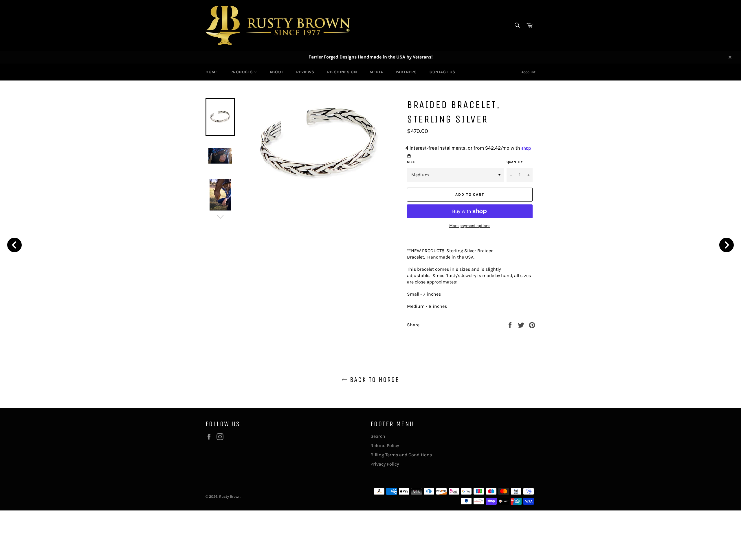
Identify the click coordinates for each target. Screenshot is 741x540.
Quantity (515, 162)
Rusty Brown (230, 496)
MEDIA (376, 71)
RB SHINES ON (342, 71)
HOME (212, 71)
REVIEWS (305, 71)
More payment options (469, 225)
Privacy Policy (384, 464)
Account (528, 72)
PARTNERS (406, 71)
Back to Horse (373, 380)
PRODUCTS (242, 71)
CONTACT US (442, 71)
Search (377, 436)
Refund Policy (384, 445)
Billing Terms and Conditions (401, 454)
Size (411, 162)
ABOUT (276, 71)
